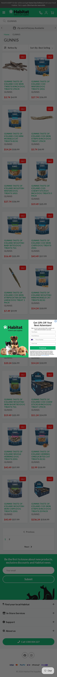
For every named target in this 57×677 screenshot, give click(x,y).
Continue (42, 348)
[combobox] (32, 339)
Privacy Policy (43, 355)
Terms (48, 355)
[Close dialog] (56, 321)
